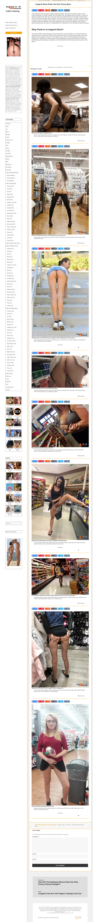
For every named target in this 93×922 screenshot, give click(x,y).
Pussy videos (10, 362)
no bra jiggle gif (17, 469)
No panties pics (11, 292)
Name (34, 854)
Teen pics (9, 303)
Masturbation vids (11, 343)
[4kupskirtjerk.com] (17, 508)
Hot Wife (8, 153)
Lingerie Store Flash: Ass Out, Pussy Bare (46, 824)
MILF (7, 161)
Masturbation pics (11, 281)
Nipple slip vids (11, 351)
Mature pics (10, 284)
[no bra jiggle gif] (17, 465)
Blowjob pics (10, 259)
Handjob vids (10, 338)
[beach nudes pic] (17, 498)
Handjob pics (10, 275)
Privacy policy (67, 912)
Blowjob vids (10, 322)
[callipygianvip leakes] (10, 498)
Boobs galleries (11, 178)
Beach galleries (11, 175)
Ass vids (9, 316)
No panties (8, 167)
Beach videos (10, 319)
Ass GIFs (9, 191)
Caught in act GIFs (11, 202)
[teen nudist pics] (17, 400)
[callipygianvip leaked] (17, 444)
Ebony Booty (59, 67)
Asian (7, 126)
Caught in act (9, 140)
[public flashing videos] (17, 411)
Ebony (7, 148)
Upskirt (8, 389)
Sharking (8, 381)
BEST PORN (47, 0)
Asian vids (9, 313)
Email (34, 859)
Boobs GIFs (10, 199)
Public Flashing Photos (11, 25)
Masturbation (9, 156)
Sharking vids (10, 365)
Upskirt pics (10, 305)
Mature (7, 159)
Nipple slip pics (11, 289)
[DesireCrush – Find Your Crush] (13, 47)
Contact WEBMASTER (52, 912)
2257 (59, 912)
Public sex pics (11, 297)
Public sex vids (11, 360)
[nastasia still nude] (10, 433)
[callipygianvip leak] (10, 444)
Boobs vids (10, 324)
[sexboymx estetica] (10, 411)
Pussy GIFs (10, 232)
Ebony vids (10, 335)
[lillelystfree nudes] (10, 487)
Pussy (7, 379)
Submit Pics (14, 32)
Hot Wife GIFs (10, 210)
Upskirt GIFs (10, 240)
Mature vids (10, 346)
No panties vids (11, 354)
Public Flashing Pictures (12, 246)
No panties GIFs (11, 224)
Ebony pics (10, 273)
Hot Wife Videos (11, 341)
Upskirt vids (10, 370)
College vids (10, 330)
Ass (7, 129)
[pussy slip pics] (17, 433)
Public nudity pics (11, 294)
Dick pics (9, 270)
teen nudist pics (17, 405)
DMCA (62, 912)
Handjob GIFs (10, 207)
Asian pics (9, 251)
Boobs (7, 137)
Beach (7, 131)
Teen (7, 384)
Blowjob (8, 134)
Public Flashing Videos (11, 22)
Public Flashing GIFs (10, 28)
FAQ (72, 912)
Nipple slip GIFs (11, 221)
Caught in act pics (11, 265)
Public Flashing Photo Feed (13, 243)
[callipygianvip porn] (10, 422)
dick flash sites (17, 426)
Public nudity (9, 373)
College (8, 142)
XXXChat (72, 0)
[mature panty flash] (17, 476)
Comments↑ (82, 140)
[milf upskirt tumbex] (10, 476)
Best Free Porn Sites (11, 531)
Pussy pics (9, 300)
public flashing (10, 405)
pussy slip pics (17, 437)
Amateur (8, 123)
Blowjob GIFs (10, 197)
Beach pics (10, 256)
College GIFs (10, 205)
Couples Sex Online (68, 67)
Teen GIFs (9, 237)
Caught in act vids (11, 327)
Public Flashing (13, 11)
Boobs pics (10, 262)
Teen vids (9, 368)
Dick (7, 145)
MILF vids (9, 349)
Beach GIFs (10, 194)
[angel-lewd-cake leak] (10, 508)
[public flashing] (10, 400)
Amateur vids (10, 311)
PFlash (68, 824)
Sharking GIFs (10, 235)
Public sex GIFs (11, 229)
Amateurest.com (51, 67)
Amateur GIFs (10, 186)
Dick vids (9, 332)
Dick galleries (10, 180)
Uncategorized (9, 387)
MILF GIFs (9, 218)
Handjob (8, 150)
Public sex (8, 376)
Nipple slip (8, 164)
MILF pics (9, 286)
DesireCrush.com (81, 0)
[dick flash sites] (17, 422)
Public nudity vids (11, 357)
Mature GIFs (10, 216)
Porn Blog (8, 169)
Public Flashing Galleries (12, 172)
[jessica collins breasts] (17, 487)
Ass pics (9, 254)
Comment (35, 836)
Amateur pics (10, 248)
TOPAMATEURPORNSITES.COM (59, 0)
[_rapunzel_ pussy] (10, 465)
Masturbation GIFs (11, 213)
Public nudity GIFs (11, 226)
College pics (10, 267)
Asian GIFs (9, 188)
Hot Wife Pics (10, 278)
